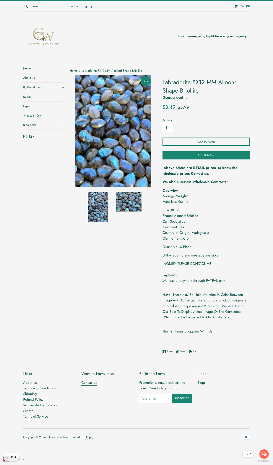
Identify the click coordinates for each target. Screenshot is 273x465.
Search (28, 410)
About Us (29, 78)
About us (30, 382)
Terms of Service (35, 416)
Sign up (88, 6)
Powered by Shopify (81, 437)
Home (27, 68)
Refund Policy (33, 399)
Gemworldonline (58, 437)
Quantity (167, 120)
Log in (74, 6)
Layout (27, 106)
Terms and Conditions (39, 388)
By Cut (43, 97)
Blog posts (43, 125)
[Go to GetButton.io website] (264, 461)
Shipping (30, 393)
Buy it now (206, 155)
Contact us (89, 382)
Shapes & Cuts (32, 115)
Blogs (201, 382)
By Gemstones (43, 87)
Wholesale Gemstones (40, 405)
